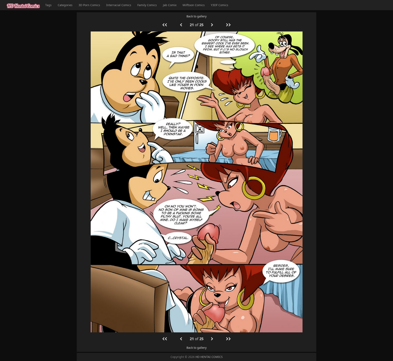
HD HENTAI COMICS (209, 357)
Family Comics (147, 5)
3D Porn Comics (89, 5)
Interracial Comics (118, 5)
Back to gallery (196, 16)
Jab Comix (169, 5)
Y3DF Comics (219, 5)
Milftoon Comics (194, 5)
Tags (48, 5)
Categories (65, 5)
